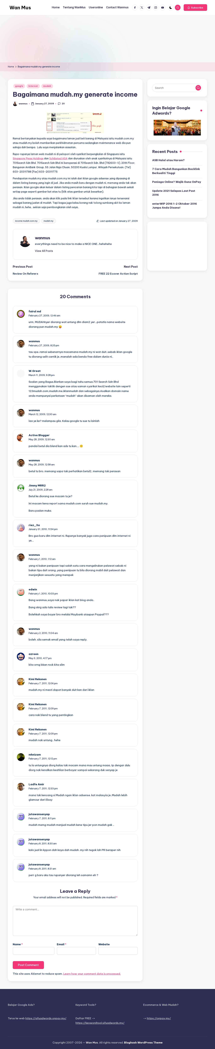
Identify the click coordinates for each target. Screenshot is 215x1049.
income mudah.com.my (26, 221)
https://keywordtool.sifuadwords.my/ (100, 1023)
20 (63, 103)
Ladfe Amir (36, 784)
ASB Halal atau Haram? (168, 160)
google (19, 86)
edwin (33, 589)
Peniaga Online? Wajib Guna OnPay (176, 182)
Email (61, 944)
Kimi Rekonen (38, 679)
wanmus (42, 237)
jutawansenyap (39, 814)
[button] (195, 7)
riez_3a (34, 525)
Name (18, 944)
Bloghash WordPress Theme (143, 1042)
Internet (33, 86)
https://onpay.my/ (159, 1018)
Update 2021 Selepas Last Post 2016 (173, 192)
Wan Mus (20, 8)
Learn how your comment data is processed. (92, 973)
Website (104, 944)
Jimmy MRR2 (37, 485)
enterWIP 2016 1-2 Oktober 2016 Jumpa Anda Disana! (174, 205)
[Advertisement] (107, 39)
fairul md (35, 311)
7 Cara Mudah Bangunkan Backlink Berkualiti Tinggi (176, 171)
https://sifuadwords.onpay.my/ (45, 1018)
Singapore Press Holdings (28, 158)
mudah (47, 86)
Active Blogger (39, 435)
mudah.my (49, 221)
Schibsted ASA (58, 158)
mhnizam (35, 754)
